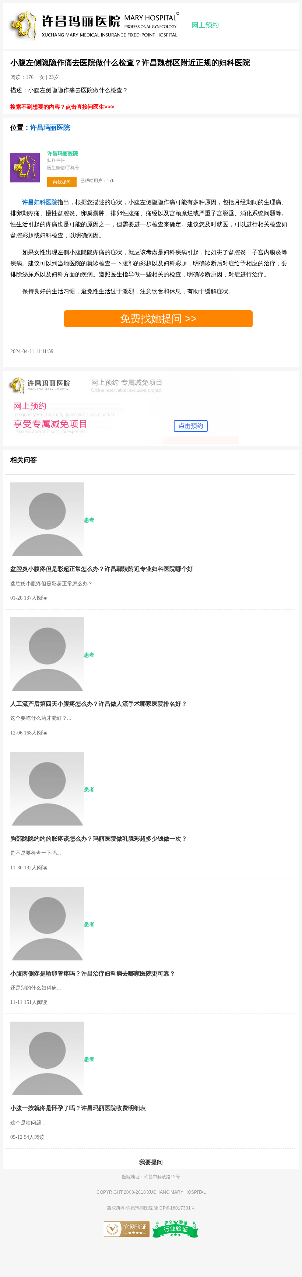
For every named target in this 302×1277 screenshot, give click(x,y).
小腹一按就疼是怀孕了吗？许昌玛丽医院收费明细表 (78, 1108)
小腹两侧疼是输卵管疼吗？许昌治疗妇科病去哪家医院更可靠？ (92, 973)
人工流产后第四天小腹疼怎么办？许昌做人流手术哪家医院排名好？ (98, 704)
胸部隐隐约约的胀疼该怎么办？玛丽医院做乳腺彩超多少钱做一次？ (98, 838)
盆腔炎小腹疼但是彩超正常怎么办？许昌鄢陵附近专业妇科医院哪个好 (101, 569)
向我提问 (62, 182)
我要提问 (151, 1162)
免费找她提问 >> (158, 318)
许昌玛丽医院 (50, 127)
